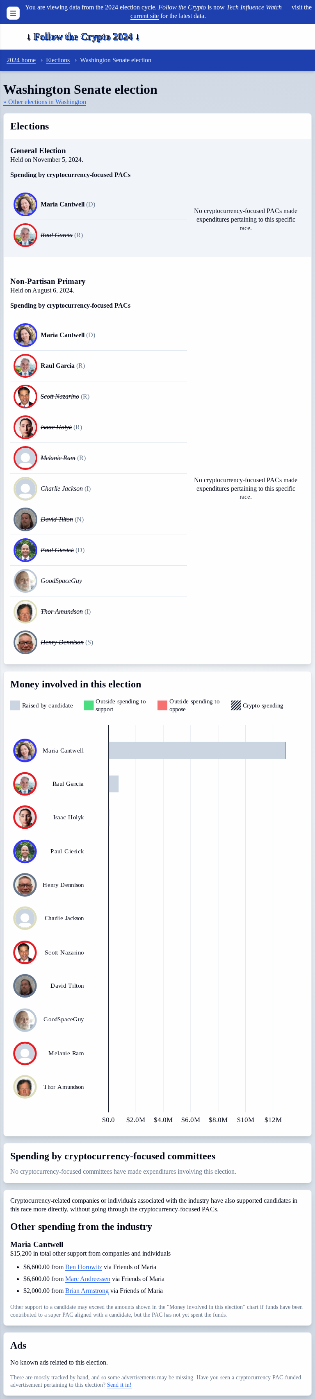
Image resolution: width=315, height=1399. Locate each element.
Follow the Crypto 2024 (83, 36)
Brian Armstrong (87, 1290)
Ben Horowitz (83, 1266)
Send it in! (119, 1384)
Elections (58, 60)
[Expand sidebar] (13, 13)
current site (144, 15)
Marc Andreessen (87, 1278)
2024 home (21, 60)
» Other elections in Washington (44, 101)
